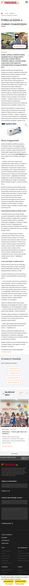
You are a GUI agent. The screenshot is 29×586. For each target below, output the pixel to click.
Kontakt (20, 575)
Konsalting (5, 543)
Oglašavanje (5, 540)
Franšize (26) (14, 373)
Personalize (9, 584)
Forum (3, 575)
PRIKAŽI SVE (21, 393)
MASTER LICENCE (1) (13, 382)
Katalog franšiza (6, 352)
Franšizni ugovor (22, 558)
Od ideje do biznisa (7, 563)
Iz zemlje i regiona (6, 551)
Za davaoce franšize (23, 556)
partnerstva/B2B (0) (13, 378)
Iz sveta (4, 553)
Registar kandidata (7, 570)
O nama (20, 567)
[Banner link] (14, 9)
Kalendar (4, 537)
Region (12, 13)
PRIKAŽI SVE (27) (13, 368)
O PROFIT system (22, 572)
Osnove (20, 551)
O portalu (20, 570)
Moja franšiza (5, 558)
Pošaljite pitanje (6, 523)
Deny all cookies (20, 581)
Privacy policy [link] (19, 584)
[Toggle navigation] (26, 2)
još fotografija (18, 46)
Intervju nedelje (6, 556)
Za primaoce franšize (23, 553)
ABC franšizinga (22, 547)
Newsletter (4, 572)
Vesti (6, 13)
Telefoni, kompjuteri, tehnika (9, 15)
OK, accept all (8, 581)
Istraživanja (5, 560)
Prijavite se (5, 491)
